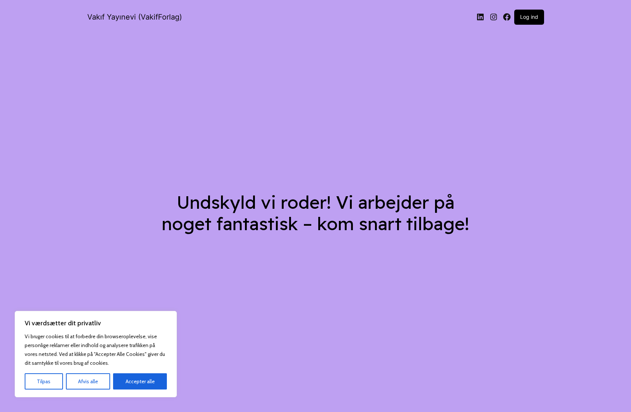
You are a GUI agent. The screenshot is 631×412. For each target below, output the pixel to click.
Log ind (529, 17)
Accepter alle (140, 381)
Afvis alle (88, 381)
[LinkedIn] (480, 17)
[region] (96, 354)
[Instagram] (493, 17)
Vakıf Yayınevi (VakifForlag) (134, 17)
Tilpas (43, 381)
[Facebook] (506, 17)
